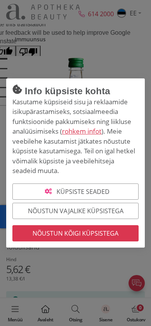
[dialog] (75, 163)
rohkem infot (81, 131)
